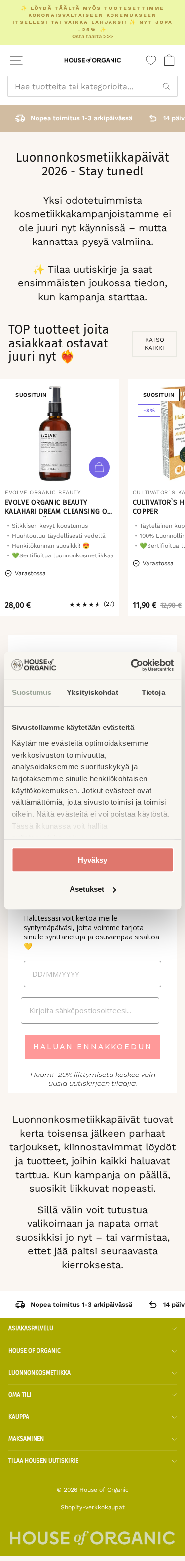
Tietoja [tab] (153, 692)
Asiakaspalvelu (30, 1328)
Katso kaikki (154, 343)
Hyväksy (92, 860)
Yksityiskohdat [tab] (92, 692)
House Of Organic (34, 1350)
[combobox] (92, 86)
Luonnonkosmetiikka (39, 1372)
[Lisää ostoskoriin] (99, 467)
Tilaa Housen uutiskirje (43, 1460)
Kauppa (18, 1416)
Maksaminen (26, 1438)
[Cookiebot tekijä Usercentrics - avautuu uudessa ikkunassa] (132, 665)
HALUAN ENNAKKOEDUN (92, 1046)
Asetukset (87, 889)
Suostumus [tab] (32, 692)
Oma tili (20, 1394)
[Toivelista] (151, 60)
